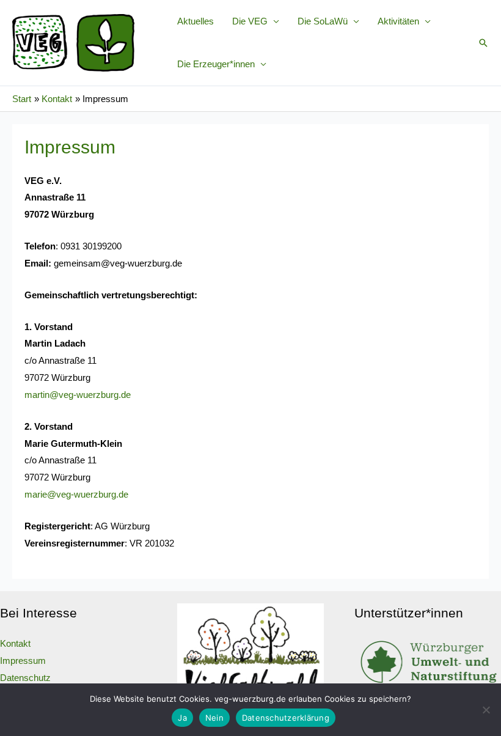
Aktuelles (195, 21)
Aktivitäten (398, 21)
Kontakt (15, 643)
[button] (483, 42)
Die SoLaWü (323, 21)
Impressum (23, 660)
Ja (182, 718)
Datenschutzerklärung (285, 718)
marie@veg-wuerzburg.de (76, 494)
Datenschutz (25, 677)
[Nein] (486, 710)
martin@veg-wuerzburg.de (77, 394)
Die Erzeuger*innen (216, 64)
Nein (214, 718)
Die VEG (250, 21)
